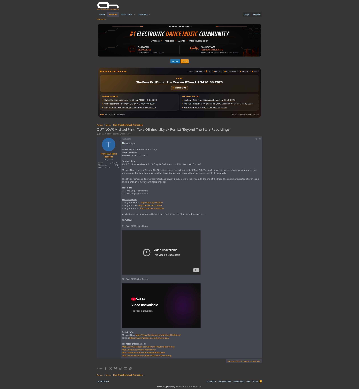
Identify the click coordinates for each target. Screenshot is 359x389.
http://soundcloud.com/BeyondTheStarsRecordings (147, 355)
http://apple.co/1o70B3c (150, 205)
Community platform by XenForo (179, 386)
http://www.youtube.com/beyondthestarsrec (143, 352)
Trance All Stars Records (109, 134)
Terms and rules (224, 381)
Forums (113, 14)
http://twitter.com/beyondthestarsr (139, 349)
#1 (260, 139)
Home (102, 14)
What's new (126, 14)
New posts (101, 19)
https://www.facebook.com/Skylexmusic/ (149, 337)
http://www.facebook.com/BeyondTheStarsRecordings (148, 346)
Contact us (211, 381)
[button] (134, 14)
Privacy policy (238, 381)
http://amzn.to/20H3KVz (152, 208)
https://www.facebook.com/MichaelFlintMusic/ (158, 334)
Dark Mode (104, 381)
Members (143, 14)
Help (248, 381)
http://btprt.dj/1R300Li (152, 202)
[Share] (256, 139)
